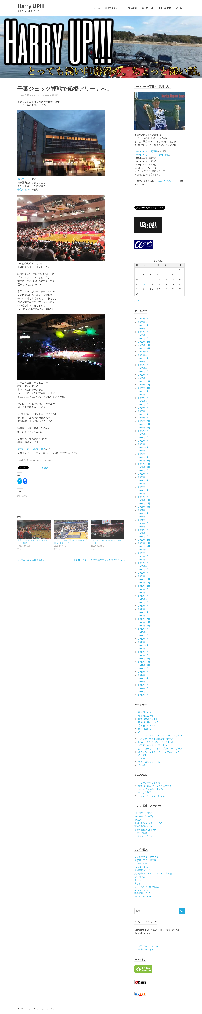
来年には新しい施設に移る (31, 449)
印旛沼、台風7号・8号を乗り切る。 (156, 785)
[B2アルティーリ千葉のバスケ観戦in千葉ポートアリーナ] (71, 529)
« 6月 (136, 301)
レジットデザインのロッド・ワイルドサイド (160, 735)
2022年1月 (143, 496)
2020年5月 (143, 562)
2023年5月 (143, 444)
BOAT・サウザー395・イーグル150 (155, 741)
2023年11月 (144, 424)
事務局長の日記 (142, 893)
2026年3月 (143, 331)
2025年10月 (144, 348)
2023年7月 (143, 437)
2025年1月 (143, 378)
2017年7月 (143, 674)
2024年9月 (143, 391)
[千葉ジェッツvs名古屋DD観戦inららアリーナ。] (107, 529)
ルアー (141, 758)
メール (179, 8)
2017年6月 (143, 678)
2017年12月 (144, 658)
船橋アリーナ (24, 178)
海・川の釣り (144, 728)
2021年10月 (144, 506)
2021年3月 (143, 529)
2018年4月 (143, 645)
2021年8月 (143, 513)
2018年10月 (144, 625)
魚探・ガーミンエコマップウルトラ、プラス (160, 748)
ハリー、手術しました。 (150, 782)
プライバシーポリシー (149, 946)
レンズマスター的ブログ (146, 856)
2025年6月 (143, 361)
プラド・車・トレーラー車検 (152, 745)
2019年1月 (143, 615)
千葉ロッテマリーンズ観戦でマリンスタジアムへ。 (98, 559)
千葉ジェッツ (24, 189)
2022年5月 (143, 483)
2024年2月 (143, 414)
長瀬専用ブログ (142, 870)
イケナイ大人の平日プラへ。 (152, 789)
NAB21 (137, 819)
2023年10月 (144, 427)
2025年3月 (143, 371)
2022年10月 (144, 467)
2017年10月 (144, 665)
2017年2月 (143, 691)
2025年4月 (143, 368)
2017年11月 (144, 661)
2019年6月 (143, 599)
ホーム (97, 8)
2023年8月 (143, 434)
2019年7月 (143, 595)
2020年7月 (143, 556)
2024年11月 (144, 384)
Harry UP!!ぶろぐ (165, 181)
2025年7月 (143, 358)
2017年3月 (143, 688)
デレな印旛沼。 (146, 792)
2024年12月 (144, 381)
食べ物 (141, 765)
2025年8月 (143, 354)
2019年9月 (143, 589)
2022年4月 (143, 486)
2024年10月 (144, 387)
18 (144, 284)
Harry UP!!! (31, 6)
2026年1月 (143, 338)
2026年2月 (143, 335)
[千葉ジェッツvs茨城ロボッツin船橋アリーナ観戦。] (34, 529)
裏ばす (137, 883)
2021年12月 (144, 500)
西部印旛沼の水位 (143, 826)
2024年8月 (143, 394)
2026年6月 (143, 321)
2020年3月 (143, 569)
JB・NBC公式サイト (144, 813)
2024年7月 (143, 397)
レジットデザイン (143, 836)
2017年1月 (143, 694)
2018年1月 (143, 655)
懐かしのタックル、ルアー (151, 761)
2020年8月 (143, 552)
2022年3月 (143, 490)
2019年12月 (144, 579)
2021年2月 (143, 533)
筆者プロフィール (113, 8)
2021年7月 (143, 516)
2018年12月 (144, 618)
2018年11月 (144, 622)
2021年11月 (144, 503)
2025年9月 (143, 351)
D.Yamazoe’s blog (142, 896)
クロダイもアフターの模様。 (152, 795)
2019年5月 (143, 602)
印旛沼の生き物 (146, 715)
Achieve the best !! (144, 889)
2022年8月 (143, 473)
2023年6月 (143, 440)
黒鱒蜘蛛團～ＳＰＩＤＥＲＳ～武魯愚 (153, 873)
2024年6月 (143, 401)
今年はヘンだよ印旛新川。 (32, 559)
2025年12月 (144, 341)
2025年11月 (144, 345)
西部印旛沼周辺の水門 (145, 829)
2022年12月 (144, 460)
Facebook (132, 8)
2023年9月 (143, 430)
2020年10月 (144, 546)
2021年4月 (143, 526)
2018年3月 (143, 648)
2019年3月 (143, 608)
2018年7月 (143, 635)
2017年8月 (143, 671)
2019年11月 (144, 582)
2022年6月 (143, 480)
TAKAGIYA (139, 876)
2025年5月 (143, 364)
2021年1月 (143, 536)
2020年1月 (143, 575)
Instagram (165, 8)
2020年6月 (143, 559)
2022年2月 (143, 493)
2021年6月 (143, 519)
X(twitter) (148, 8)
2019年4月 (143, 605)
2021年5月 (143, 523)
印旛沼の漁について (148, 722)
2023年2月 (143, 453)
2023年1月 (143, 457)
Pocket (44, 467)
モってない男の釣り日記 (146, 886)
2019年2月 (143, 612)
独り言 (55, 95)
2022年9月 (143, 470)
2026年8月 (143, 318)
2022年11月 (144, 463)
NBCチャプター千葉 (144, 816)
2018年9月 (143, 628)
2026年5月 (143, 325)
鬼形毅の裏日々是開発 (145, 860)
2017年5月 (143, 681)
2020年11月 (144, 543)
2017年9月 (143, 668)
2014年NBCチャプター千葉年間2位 (151, 154)
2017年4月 (143, 684)
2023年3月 (143, 450)
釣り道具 (142, 755)
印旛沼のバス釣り (147, 712)
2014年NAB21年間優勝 (145, 151)
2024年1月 (143, 417)
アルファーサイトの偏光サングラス (155, 738)
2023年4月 (143, 447)
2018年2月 (143, 651)
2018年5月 (143, 641)
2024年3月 (143, 411)
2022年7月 (143, 477)
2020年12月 (144, 539)
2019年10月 (144, 585)
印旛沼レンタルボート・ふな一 (149, 823)
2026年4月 (143, 328)
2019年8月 (143, 592)
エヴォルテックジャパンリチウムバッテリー (160, 751)
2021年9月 (143, 510)
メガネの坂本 (141, 832)
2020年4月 (143, 566)
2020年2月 (143, 572)
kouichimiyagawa (40, 95)
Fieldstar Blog (141, 866)
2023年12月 (144, 420)
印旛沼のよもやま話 (148, 718)
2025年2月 (143, 374)
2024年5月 (143, 404)
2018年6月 (143, 638)
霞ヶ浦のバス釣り (147, 725)
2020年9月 (143, 549)
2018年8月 (143, 632)
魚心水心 (138, 880)
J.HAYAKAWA (141, 863)
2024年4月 (143, 407)
